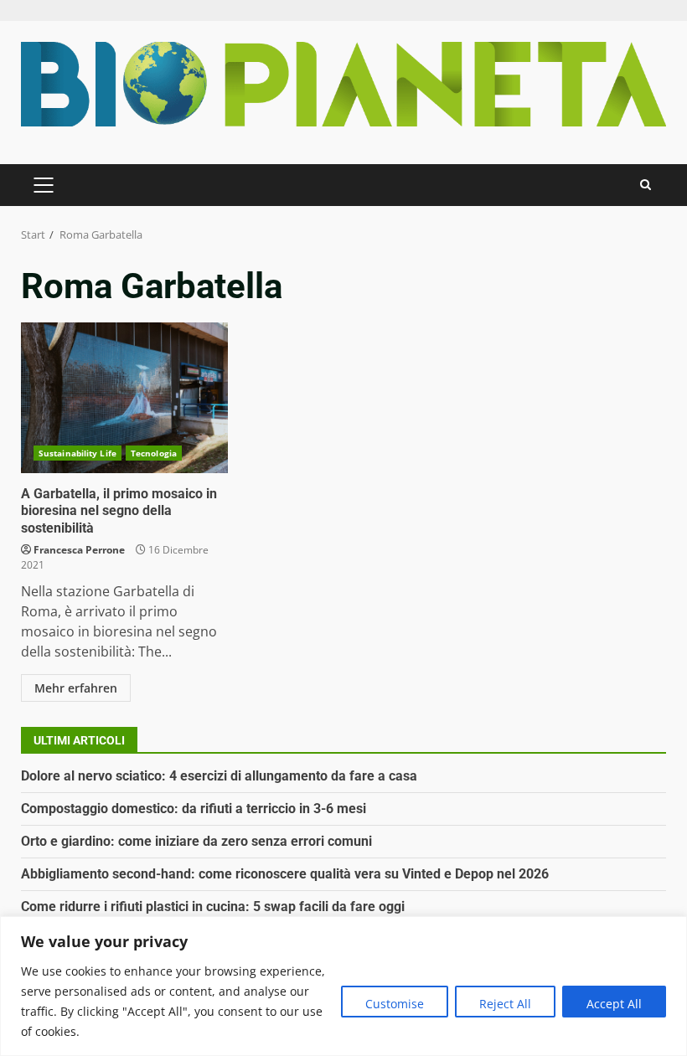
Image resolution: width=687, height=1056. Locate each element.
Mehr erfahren (75, 688)
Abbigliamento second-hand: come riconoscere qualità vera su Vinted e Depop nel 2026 (285, 874)
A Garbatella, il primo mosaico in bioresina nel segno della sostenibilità (124, 397)
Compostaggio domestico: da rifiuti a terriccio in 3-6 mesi (193, 808)
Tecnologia (154, 453)
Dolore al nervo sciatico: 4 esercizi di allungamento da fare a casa (219, 776)
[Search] (645, 184)
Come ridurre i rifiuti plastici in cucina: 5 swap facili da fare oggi (213, 906)
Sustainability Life (77, 453)
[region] (343, 986)
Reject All (505, 1004)
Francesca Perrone (79, 550)
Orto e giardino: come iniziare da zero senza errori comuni (196, 841)
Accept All (614, 1004)
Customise (394, 1004)
